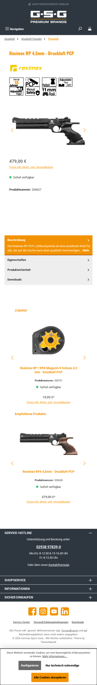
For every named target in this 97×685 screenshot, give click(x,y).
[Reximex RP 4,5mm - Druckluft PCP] (48, 130)
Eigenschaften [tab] (16, 260)
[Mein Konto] (90, 29)
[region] (48, 130)
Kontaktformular (58, 565)
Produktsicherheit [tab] (18, 270)
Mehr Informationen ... (54, 656)
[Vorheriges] (12, 130)
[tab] (48, 245)
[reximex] (48, 68)
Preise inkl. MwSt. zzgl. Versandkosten (31, 167)
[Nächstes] (84, 130)
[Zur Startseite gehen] (48, 17)
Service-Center (21, 622)
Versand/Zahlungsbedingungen (51, 622)
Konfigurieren (30, 665)
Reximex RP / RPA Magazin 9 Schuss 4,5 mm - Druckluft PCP (48, 370)
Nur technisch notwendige (62, 665)
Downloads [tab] (14, 279)
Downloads (78, 622)
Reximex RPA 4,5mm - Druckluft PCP (48, 472)
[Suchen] (80, 29)
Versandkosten (69, 630)
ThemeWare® (48, 642)
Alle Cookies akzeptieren (50, 677)
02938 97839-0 (48, 547)
